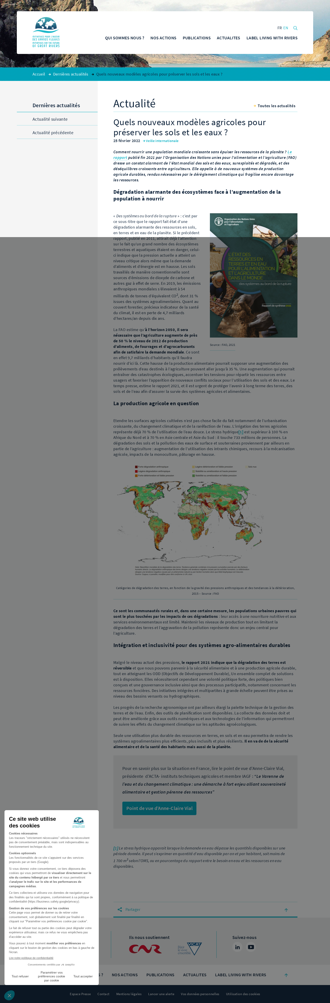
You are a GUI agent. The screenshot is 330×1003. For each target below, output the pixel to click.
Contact (103, 994)
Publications (160, 975)
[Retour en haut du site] (286, 975)
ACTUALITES (195, 975)
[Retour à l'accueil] (46, 32)
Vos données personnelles (200, 994)
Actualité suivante (50, 119)
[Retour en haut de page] (286, 910)
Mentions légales (128, 994)
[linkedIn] (237, 947)
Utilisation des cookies (243, 994)
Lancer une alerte (161, 994)
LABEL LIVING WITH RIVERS (240, 975)
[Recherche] (295, 27)
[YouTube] (251, 947)
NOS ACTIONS (125, 975)
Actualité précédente (53, 133)
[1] (240, 432)
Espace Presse (80, 994)
